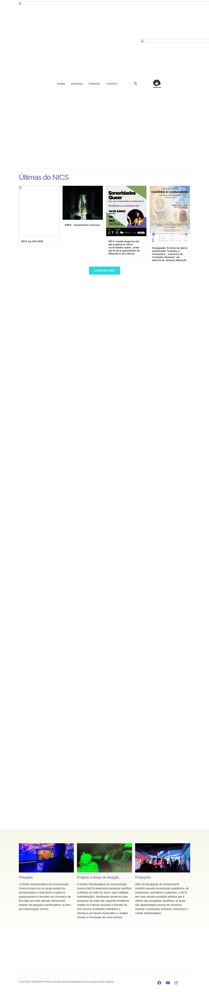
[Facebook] (159, 983)
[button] (62, 83)
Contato (111, 83)
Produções (143, 877)
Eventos (94, 83)
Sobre (61, 83)
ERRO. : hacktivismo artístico (83, 225)
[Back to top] (185, 983)
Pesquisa (77, 83)
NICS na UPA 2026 (32, 241)
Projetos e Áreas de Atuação (98, 877)
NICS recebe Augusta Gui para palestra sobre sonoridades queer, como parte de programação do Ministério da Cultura (124, 247)
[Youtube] (168, 983)
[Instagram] (176, 983)
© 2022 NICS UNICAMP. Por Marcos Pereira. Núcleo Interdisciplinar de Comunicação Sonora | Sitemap (66, 981)
